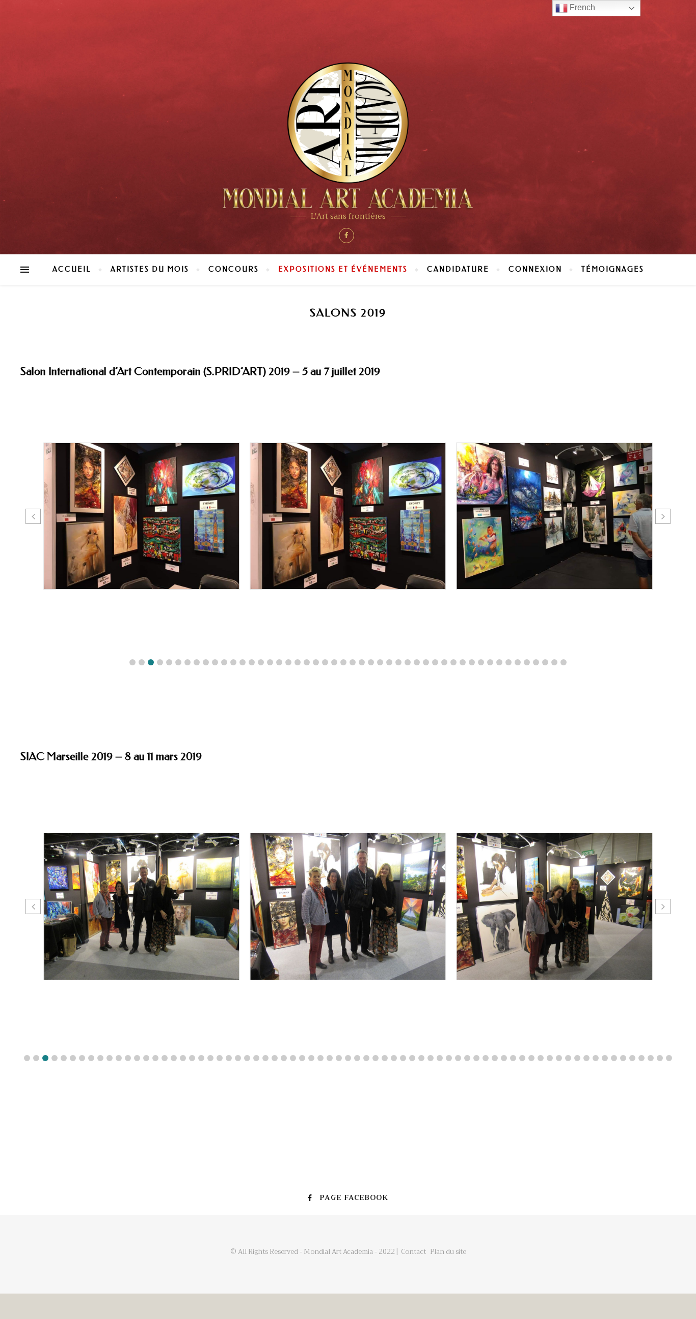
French (581, 7)
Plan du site (448, 1251)
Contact (413, 1251)
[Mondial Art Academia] (348, 135)
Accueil (71, 269)
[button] (132, 662)
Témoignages (612, 269)
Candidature (458, 269)
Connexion (535, 269)
